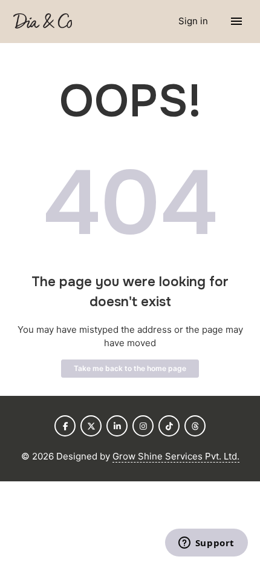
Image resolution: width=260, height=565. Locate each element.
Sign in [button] (194, 21)
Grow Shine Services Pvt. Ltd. (175, 456)
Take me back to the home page (130, 368)
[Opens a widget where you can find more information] (206, 544)
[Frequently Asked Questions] (42, 21)
